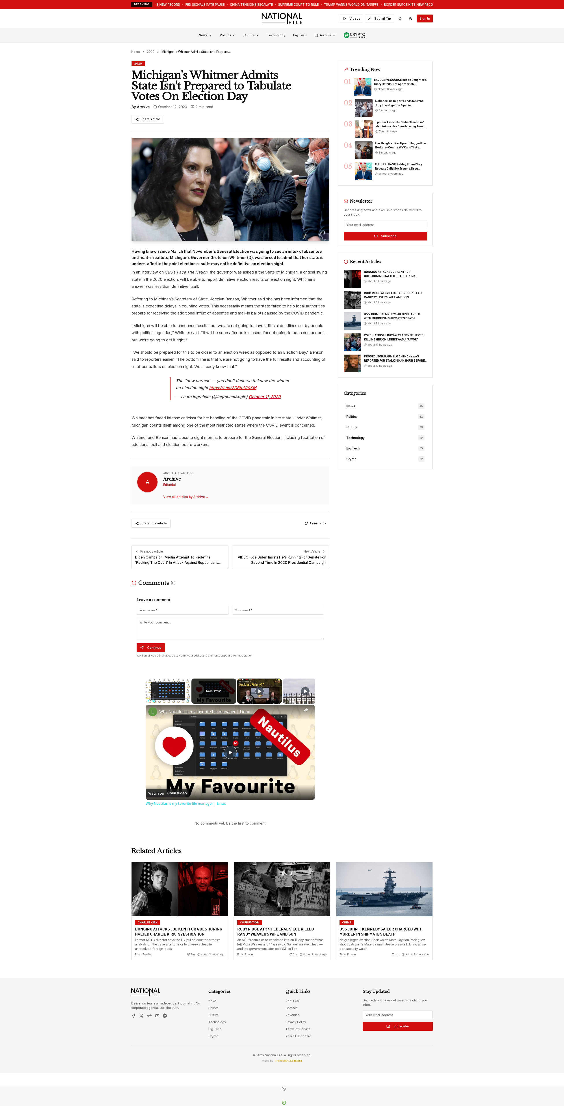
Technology (276, 35)
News (203, 35)
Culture (249, 35)
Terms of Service (298, 1029)
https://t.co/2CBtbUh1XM (232, 387)
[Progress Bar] (168, 698)
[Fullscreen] (187, 701)
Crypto (213, 1036)
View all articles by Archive (186, 497)
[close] (284, 1089)
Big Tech (300, 35)
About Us (292, 1001)
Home (135, 52)
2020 (150, 52)
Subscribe (389, 236)
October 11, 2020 (265, 396)
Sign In (424, 18)
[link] (152, 711)
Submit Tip (382, 18)
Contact (291, 1008)
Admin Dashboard (298, 1036)
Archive (325, 35)
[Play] (148, 701)
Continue (154, 647)
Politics (225, 35)
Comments (318, 523)
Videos (354, 18)
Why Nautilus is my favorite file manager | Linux (204, 711)
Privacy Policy (296, 1022)
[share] (306, 710)
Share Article (150, 119)
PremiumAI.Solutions (288, 1060)
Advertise (292, 1015)
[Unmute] (153, 701)
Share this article (154, 523)
